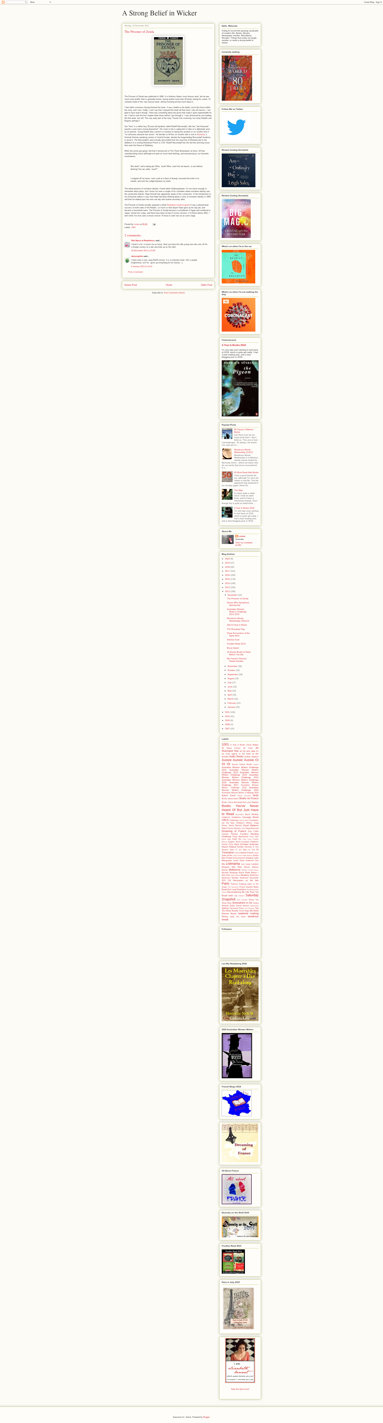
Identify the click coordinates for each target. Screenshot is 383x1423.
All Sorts (248, 748)
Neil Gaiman (235, 875)
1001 (133, 227)
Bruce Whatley (252, 814)
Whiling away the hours (234, 917)
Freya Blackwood (240, 837)
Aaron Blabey (252, 745)
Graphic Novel (234, 842)
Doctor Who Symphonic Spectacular (238, 603)
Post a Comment (135, 272)
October (232, 670)
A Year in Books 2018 (234, 345)
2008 (227, 724)
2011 (227, 712)
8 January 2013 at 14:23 (141, 266)
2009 (227, 720)
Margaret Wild (228, 867)
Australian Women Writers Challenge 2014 (240, 773)
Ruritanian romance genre (178, 205)
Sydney (225, 908)
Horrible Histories (244, 847)
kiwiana (249, 858)
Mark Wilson (244, 867)
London (255, 864)
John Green (237, 855)
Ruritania (201, 134)
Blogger (206, 1417)
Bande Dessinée (244, 795)
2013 (227, 587)
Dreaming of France (234, 831)
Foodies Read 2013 (236, 644)
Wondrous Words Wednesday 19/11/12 (238, 619)
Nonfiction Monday (230, 878)
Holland (232, 847)
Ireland (237, 853)
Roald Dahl (227, 895)
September (233, 674)
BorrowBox (240, 814)
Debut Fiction (227, 828)
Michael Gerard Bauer (250, 870)
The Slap (238, 490)
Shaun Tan (254, 900)
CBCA (225, 820)
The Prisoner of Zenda (237, 598)
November (233, 666)
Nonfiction (254, 875)
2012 (227, 591)
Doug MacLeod (252, 828)
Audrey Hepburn (251, 757)
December (233, 595)
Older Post (206, 285)
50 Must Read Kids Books (246, 472)
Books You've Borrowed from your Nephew (240, 802)
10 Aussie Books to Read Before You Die (239, 653)
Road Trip (254, 892)
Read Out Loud (229, 889)
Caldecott (226, 817)
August (231, 678)
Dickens (237, 828)
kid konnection (239, 858)
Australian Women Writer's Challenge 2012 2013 (237, 611)
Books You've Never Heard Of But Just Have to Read (240, 810)
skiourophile (137, 256)
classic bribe (243, 820)
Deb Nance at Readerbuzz (143, 240)
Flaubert (234, 834)
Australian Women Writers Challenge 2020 (240, 793)
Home (169, 285)
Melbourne (234, 869)
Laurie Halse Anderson (243, 860)
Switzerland (254, 906)
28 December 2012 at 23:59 (143, 250)
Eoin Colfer (253, 831)
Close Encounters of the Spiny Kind (238, 634)
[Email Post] (154, 224)
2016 (227, 575)
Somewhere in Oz (242, 902)
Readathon (241, 890)
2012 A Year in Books (237, 625)
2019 (227, 563)
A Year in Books (238, 745)
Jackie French (246, 852)
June (230, 686)
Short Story (227, 903)
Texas (241, 908)
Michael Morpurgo (230, 873)
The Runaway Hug (236, 629)
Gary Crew (247, 839)
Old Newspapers (236, 880)
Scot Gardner (242, 900)
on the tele (252, 880)
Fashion (225, 834)
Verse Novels (232, 910)
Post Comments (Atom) (174, 293)
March (231, 699)
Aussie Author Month (242, 764)
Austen (256, 764)
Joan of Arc (227, 855)
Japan (256, 853)
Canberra (236, 817)
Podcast (234, 884)
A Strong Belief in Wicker (159, 12)
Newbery (245, 875)
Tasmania (234, 908)
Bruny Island (233, 648)
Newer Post (130, 285)
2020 (227, 559)
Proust (242, 887)
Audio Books (236, 756)
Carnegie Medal (250, 817)
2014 (227, 583)
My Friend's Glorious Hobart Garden (237, 659)
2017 (227, 571)
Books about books (230, 799)
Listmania (233, 863)
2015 (227, 579)
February (232, 703)
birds (256, 795)
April (230, 695)
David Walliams (251, 825)
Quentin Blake (252, 887)
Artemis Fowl (233, 639)
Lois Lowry (246, 864)
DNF (243, 828)
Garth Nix (236, 839)
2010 (227, 716)
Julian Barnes (247, 855)
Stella (232, 906)
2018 (227, 567)
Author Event (228, 795)
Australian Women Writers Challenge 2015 (240, 776)
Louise (241, 536)
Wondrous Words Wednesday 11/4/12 (243, 450)
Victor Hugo (244, 911)
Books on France (249, 798)
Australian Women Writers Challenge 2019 (240, 788)
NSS (224, 880)
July (230, 682)
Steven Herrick (242, 906)
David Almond (235, 825)
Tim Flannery (249, 908)
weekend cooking (248, 913)
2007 (227, 728)
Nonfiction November (249, 878)
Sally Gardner (239, 896)
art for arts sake (247, 751)
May (230, 691)
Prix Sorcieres (233, 887)
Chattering (234, 820)
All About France (231, 748)
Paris (225, 883)
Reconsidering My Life (238, 892)
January (232, 707)
